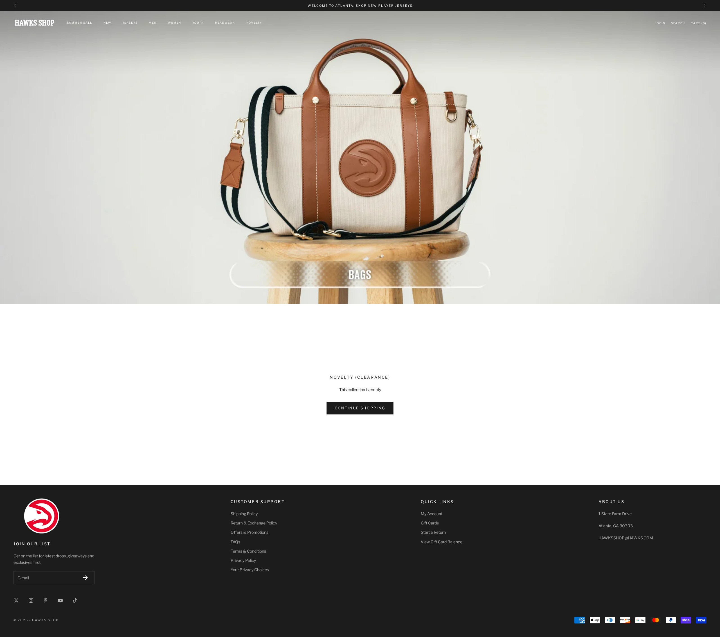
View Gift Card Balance (441, 541)
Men (152, 22)
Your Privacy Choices (250, 569)
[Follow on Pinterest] (45, 600)
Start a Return (433, 532)
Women (174, 22)
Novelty (254, 22)
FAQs (235, 541)
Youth (198, 22)
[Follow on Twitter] (16, 600)
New (107, 22)
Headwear (225, 22)
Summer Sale (79, 22)
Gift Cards (430, 523)
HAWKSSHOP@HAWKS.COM (625, 537)
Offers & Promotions (249, 532)
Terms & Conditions (248, 551)
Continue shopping (360, 408)
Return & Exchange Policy (254, 523)
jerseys (130, 22)
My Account (431, 513)
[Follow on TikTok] (75, 600)
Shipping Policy (244, 513)
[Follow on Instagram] (31, 600)
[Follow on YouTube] (60, 600)
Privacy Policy (243, 560)
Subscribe (85, 577)
